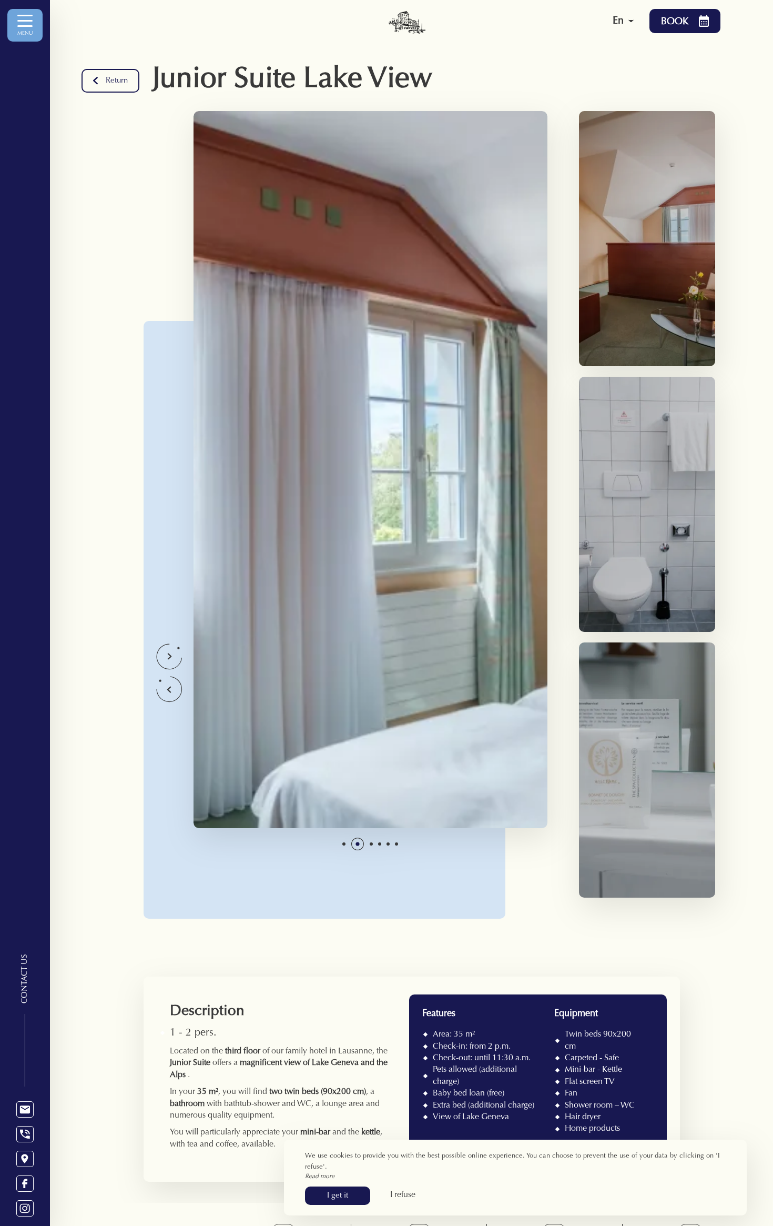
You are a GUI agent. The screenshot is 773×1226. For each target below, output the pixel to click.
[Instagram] (25, 1208)
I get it (337, 1196)
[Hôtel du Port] (468, 21)
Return (117, 81)
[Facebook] (25, 1183)
